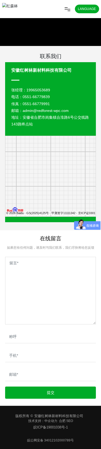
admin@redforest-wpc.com (46, 110)
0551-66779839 (36, 97)
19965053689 (38, 90)
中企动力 (50, 421)
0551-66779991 (36, 104)
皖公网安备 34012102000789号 (50, 440)
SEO (69, 421)
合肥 (62, 421)
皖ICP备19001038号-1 (50, 427)
